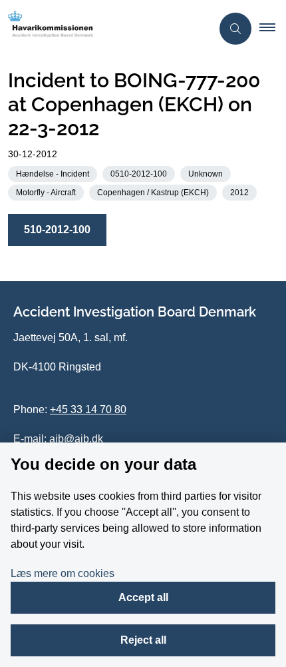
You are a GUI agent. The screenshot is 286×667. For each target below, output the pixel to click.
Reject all (143, 640)
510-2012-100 (57, 229)
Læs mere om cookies (62, 573)
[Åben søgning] (235, 29)
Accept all (143, 597)
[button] (272, 29)
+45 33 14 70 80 (88, 409)
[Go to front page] (106, 29)
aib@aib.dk (76, 438)
